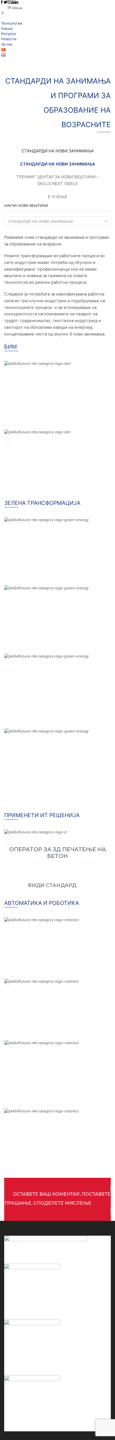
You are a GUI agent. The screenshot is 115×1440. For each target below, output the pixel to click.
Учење (7, 28)
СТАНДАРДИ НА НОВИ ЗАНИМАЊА (57, 164)
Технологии (11, 23)
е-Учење (57, 196)
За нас (7, 44)
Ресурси (8, 33)
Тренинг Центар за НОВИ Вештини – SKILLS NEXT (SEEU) (57, 180)
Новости (8, 39)
